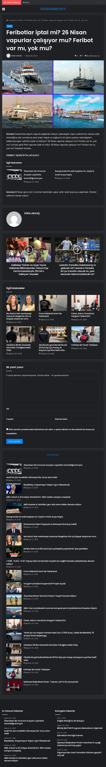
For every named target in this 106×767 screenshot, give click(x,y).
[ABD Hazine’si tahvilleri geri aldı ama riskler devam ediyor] (14, 508)
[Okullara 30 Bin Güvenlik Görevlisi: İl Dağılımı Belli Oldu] (20, 334)
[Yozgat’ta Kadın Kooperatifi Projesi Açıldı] (14, 587)
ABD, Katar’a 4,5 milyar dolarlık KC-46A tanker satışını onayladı (38, 497)
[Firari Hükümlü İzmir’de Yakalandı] (53, 303)
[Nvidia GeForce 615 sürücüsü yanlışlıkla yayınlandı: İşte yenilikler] (14, 552)
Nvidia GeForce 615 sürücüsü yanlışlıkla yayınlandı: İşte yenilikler (56, 548)
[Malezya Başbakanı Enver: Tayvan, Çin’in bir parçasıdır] (14, 685)
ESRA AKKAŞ (16, 56)
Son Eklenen (53, 454)
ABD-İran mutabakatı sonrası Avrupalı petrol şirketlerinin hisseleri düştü (60, 608)
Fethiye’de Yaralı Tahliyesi (84, 345)
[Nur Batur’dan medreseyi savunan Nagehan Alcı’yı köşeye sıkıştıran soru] (20, 303)
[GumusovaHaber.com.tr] (53, 9)
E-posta (10, 419)
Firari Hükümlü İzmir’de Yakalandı (50, 315)
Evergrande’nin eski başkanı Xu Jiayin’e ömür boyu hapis (34, 516)
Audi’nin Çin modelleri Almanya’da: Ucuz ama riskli (31, 477)
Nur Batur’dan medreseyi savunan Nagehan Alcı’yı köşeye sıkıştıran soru (18, 316)
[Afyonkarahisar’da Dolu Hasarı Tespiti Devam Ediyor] (14, 600)
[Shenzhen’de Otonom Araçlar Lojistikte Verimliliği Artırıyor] (14, 174)
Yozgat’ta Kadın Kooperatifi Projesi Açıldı (45, 583)
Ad (8, 409)
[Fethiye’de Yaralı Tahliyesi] (85, 334)
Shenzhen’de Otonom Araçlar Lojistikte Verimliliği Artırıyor (35, 175)
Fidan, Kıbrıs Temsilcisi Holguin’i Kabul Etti (82, 315)
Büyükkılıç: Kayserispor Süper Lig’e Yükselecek (43, 2)
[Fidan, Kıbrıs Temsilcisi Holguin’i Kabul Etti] (85, 303)
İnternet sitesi (61, 419)
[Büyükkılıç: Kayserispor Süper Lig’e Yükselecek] (14, 488)
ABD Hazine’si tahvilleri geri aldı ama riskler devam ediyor (52, 504)
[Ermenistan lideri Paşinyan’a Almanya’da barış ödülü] (14, 528)
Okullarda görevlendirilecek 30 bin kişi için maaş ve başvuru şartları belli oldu (53, 348)
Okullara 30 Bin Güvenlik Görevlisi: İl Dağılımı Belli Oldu (18, 348)
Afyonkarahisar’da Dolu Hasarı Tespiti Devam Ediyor (50, 596)
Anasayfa (12, 20)
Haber (20, 20)
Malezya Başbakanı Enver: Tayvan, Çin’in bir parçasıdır (51, 681)
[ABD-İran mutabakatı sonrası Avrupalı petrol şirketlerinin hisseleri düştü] (14, 612)
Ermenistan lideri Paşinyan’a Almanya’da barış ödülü (50, 524)
